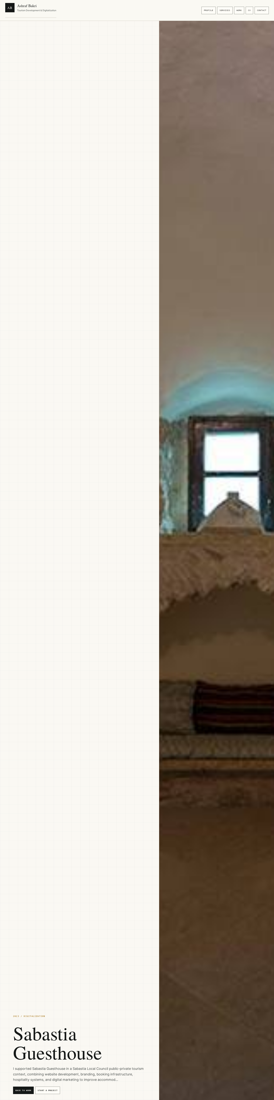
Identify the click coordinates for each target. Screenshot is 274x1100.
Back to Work (23, 1090)
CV (249, 10)
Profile (208, 10)
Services (225, 10)
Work (239, 10)
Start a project (48, 1090)
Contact (261, 10)
